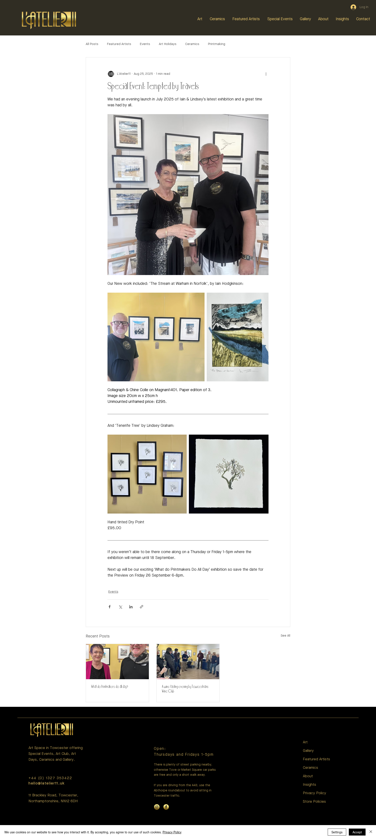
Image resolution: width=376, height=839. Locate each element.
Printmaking (216, 44)
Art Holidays (167, 44)
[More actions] (266, 74)
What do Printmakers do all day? (109, 687)
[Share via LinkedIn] (131, 607)
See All (285, 635)
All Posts (92, 44)
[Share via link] (141, 607)
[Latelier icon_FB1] (166, 807)
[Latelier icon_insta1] (157, 807)
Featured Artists (119, 44)
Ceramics (192, 44)
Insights (309, 785)
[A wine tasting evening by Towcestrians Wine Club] (188, 661)
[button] (200, 19)
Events (145, 44)
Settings (336, 832)
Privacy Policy (314, 793)
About (308, 776)
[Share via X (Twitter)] (120, 607)
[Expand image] (156, 337)
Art (305, 742)
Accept (357, 832)
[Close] (370, 832)
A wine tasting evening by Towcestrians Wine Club (185, 689)
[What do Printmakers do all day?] (117, 661)
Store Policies (314, 802)
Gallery (308, 751)
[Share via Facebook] (109, 607)
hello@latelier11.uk (46, 783)
